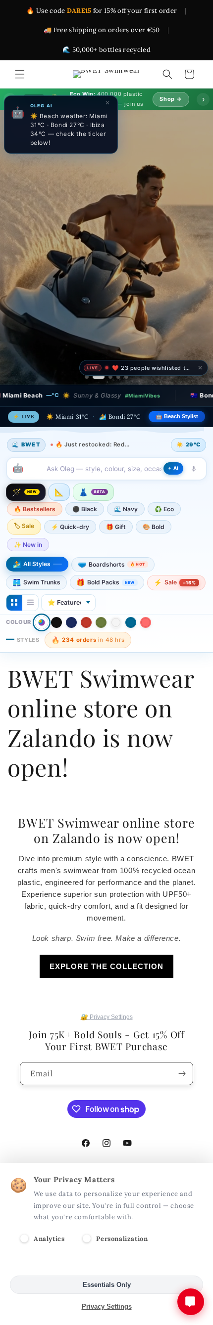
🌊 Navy (126, 509)
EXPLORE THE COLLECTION (106, 966)
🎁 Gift (116, 526)
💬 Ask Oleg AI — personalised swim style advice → (110, 355)
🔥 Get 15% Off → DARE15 (71, 330)
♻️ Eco (164, 509)
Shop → (171, 98)
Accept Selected (106, 1263)
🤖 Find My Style (144, 308)
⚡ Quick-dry (70, 526)
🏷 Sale (24, 526)
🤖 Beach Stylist (177, 416)
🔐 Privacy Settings (107, 1017)
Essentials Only (107, 1284)
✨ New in (28, 544)
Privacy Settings (107, 1306)
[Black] (56, 622)
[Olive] (101, 622)
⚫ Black (84, 509)
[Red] (86, 622)
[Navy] (71, 622)
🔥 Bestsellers (34, 509)
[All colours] (41, 622)
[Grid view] (14, 603)
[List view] (30, 603)
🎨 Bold (153, 526)
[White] (115, 622)
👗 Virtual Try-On (156, 330)
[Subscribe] (182, 1073)
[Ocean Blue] (130, 622)
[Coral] (145, 622)
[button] (20, 74)
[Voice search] (193, 468)
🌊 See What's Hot (71, 308)
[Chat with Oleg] (190, 1301)
